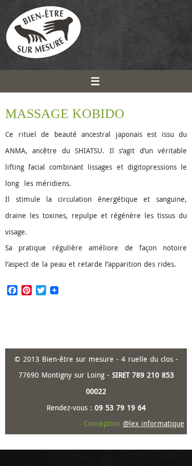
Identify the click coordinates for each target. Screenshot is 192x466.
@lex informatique (153, 423)
